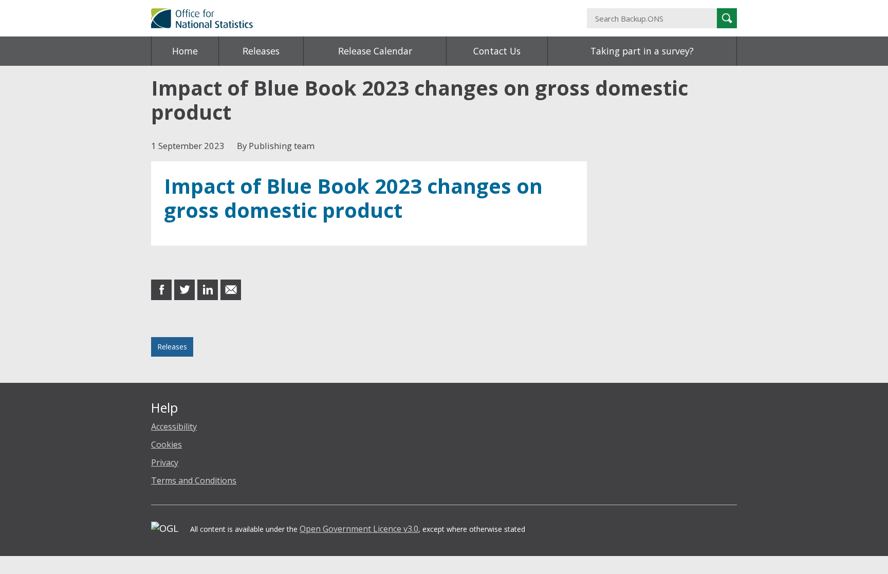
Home (185, 51)
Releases (261, 51)
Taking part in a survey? (642, 51)
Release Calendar (375, 51)
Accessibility (174, 426)
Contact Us (497, 51)
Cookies (166, 444)
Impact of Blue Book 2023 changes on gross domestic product (353, 198)
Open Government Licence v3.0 (359, 528)
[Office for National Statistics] (343, 18)
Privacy (164, 462)
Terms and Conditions (193, 480)
